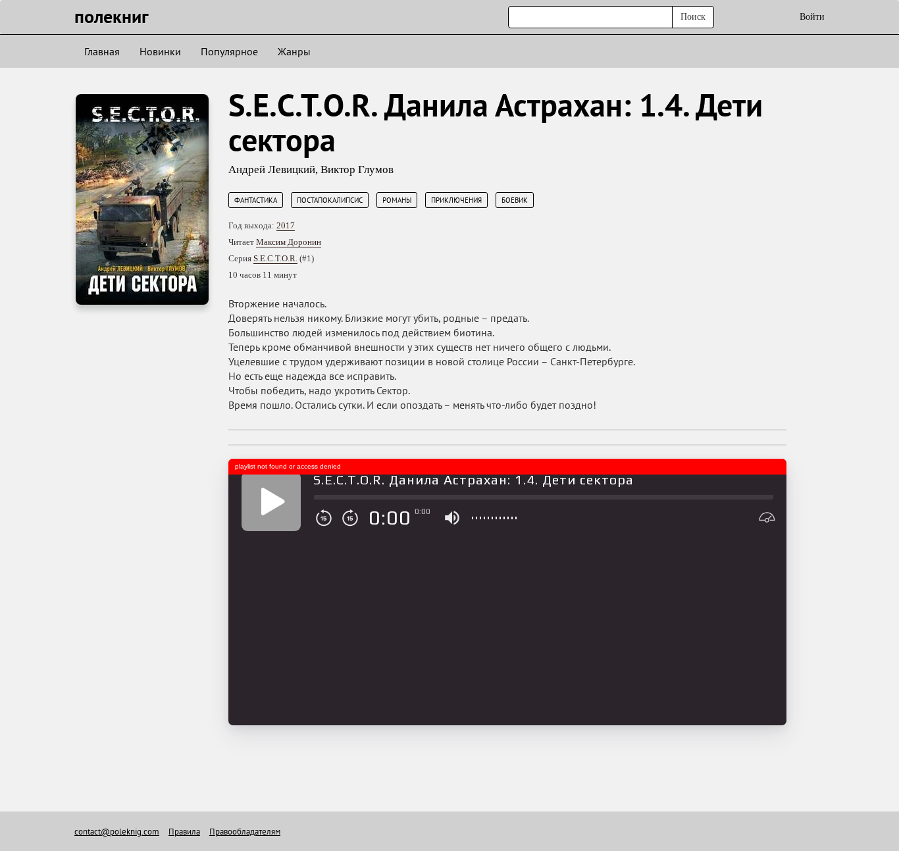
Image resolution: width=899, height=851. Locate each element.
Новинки (160, 51)
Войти (812, 17)
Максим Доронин (288, 242)
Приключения (456, 200)
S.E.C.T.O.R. (275, 258)
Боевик (514, 200)
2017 (285, 225)
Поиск (693, 17)
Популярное (229, 51)
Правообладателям (244, 831)
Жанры (294, 51)
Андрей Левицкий (271, 169)
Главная (102, 51)
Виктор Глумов (357, 169)
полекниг (111, 16)
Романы (396, 200)
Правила (184, 831)
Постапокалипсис (330, 200)
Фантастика (255, 200)
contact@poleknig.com (116, 831)
